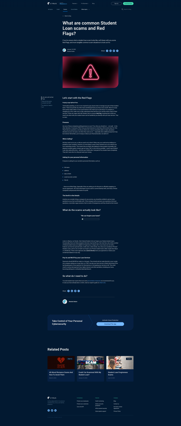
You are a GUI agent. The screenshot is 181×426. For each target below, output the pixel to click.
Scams (65, 9)
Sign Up (116, 3)
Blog (93, 3)
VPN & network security (101, 408)
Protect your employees (83, 401)
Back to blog (68, 16)
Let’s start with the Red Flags (47, 98)
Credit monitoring (99, 401)
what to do (102, 282)
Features (74, 3)
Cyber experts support (100, 411)
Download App (128, 3)
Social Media (74, 9)
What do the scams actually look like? (47, 102)
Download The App (110, 324)
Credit (58, 9)
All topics (50, 9)
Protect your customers (82, 404)
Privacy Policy (117, 411)
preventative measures (94, 280)
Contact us (116, 404)
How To (70, 358)
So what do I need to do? (47, 106)
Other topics (84, 9)
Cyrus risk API (80, 406)
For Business (84, 3)
